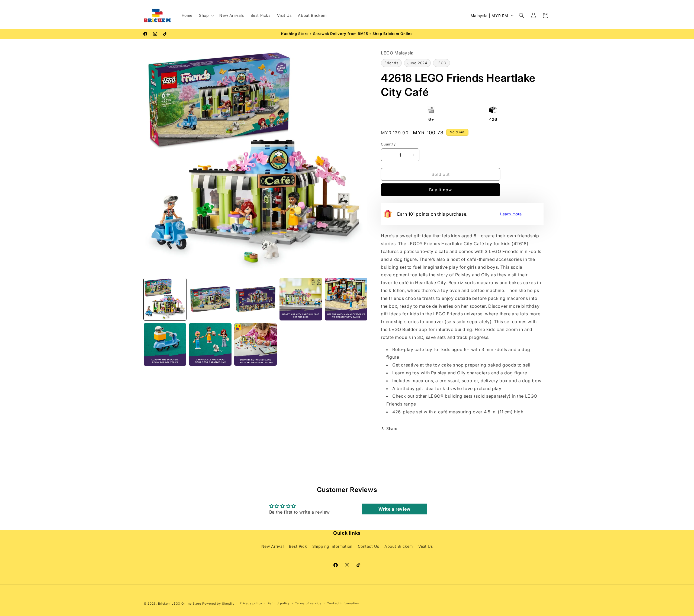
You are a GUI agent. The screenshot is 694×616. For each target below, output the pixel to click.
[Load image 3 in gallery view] (255, 299)
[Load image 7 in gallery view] (210, 344)
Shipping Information (332, 546)
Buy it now (440, 189)
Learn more (511, 214)
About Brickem (398, 546)
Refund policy (279, 603)
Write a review (394, 508)
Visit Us (425, 546)
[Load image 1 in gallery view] (165, 299)
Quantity (388, 144)
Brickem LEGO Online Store (179, 603)
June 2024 (417, 63)
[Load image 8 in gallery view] (255, 344)
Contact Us (368, 546)
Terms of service (308, 603)
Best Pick (298, 546)
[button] (206, 15)
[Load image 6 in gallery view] (165, 344)
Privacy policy (251, 603)
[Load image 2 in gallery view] (210, 299)
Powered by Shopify (218, 603)
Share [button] (391, 428)
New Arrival (272, 546)
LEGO (441, 63)
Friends (391, 63)
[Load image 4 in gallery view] (300, 299)
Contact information (343, 603)
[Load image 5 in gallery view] (346, 299)
